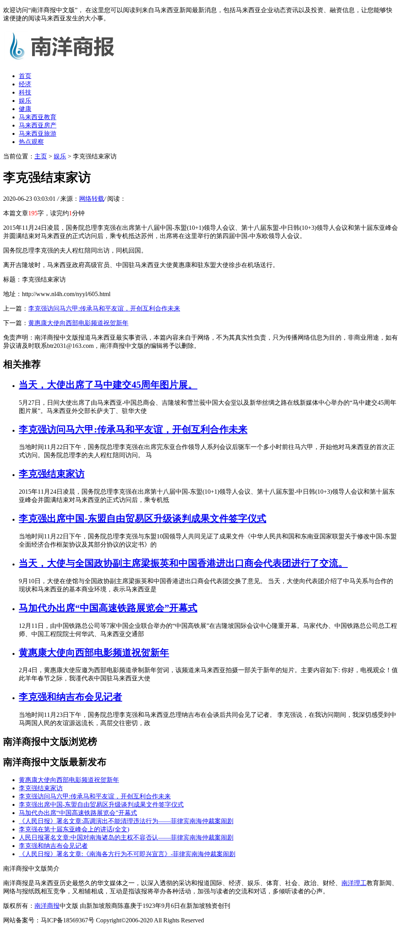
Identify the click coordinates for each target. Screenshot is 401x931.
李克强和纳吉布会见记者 (70, 697)
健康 (25, 108)
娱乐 (25, 100)
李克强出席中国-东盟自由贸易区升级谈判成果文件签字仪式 (142, 518)
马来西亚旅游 (37, 133)
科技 (25, 92)
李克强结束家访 (52, 474)
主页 (40, 156)
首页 (25, 76)
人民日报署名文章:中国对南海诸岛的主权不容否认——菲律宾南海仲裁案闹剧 (126, 837)
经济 (25, 84)
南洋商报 (47, 905)
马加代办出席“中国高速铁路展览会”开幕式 (108, 608)
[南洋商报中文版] (62, 62)
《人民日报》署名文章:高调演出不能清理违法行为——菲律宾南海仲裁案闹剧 (126, 821)
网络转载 (91, 198)
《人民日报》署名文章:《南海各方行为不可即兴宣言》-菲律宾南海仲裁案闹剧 (127, 854)
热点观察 (31, 141)
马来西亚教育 (37, 117)
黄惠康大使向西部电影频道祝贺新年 (78, 323)
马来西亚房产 (37, 125)
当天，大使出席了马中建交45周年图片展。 (108, 385)
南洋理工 (354, 883)
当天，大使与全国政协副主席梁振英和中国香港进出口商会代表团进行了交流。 (183, 563)
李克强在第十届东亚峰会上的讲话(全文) (74, 829)
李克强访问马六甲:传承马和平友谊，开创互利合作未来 (104, 308)
